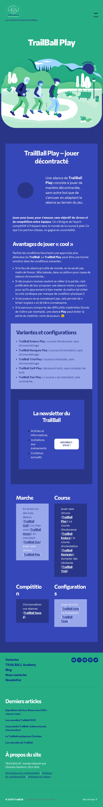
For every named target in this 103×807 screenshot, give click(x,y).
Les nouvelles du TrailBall (19, 742)
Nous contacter (16, 675)
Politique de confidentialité (40, 799)
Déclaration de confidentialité (22, 773)
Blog (8, 670)
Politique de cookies (39, 776)
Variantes (12, 659)
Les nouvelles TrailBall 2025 (20, 720)
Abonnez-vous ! (66, 444)
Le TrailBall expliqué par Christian (23, 736)
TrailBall (18, 799)
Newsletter (13, 680)
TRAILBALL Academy (20, 665)
